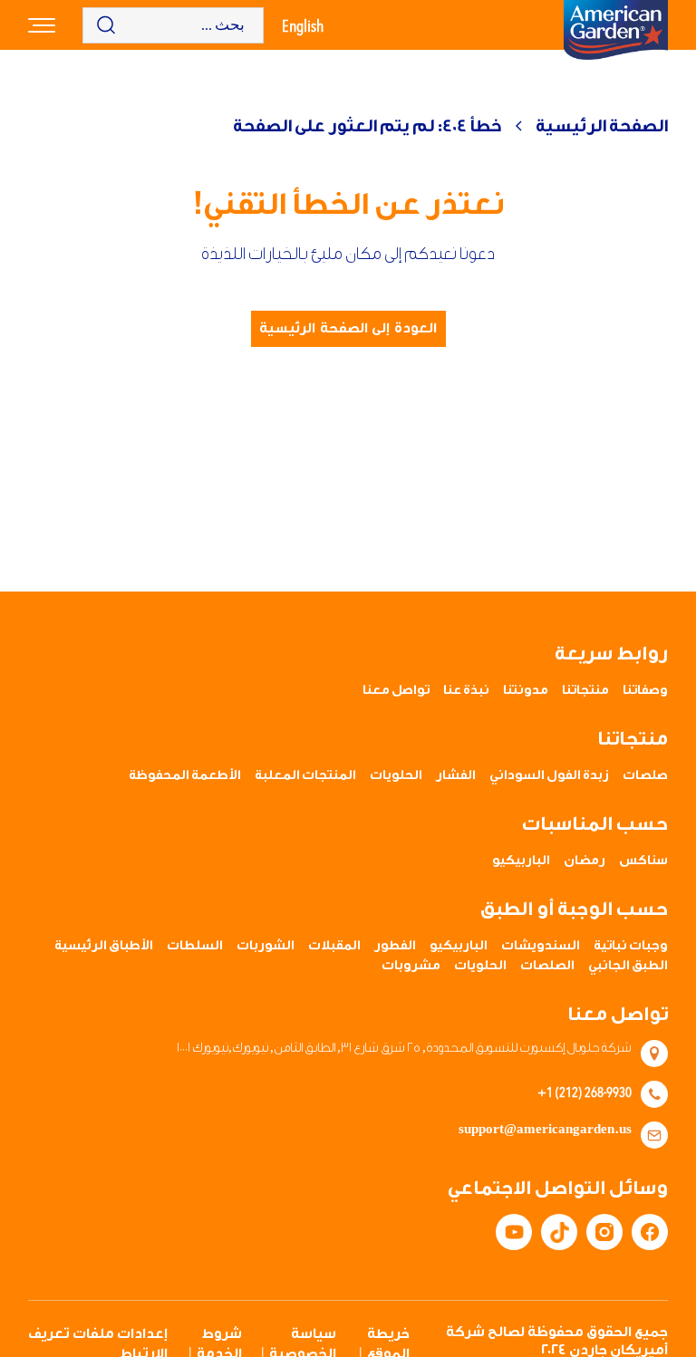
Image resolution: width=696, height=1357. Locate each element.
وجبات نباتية (631, 945)
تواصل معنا (396, 690)
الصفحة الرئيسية (602, 126)
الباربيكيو (521, 860)
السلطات (195, 945)
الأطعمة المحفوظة (185, 775)
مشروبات (411, 965)
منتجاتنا (585, 690)
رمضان (584, 860)
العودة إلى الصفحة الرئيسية (347, 328)
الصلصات (547, 965)
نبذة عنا (466, 690)
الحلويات (396, 775)
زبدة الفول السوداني (549, 775)
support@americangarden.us (545, 1129)
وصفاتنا (645, 690)
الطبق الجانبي (628, 965)
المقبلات (334, 945)
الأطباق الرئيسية (103, 945)
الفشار (456, 775)
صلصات (645, 775)
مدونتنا (525, 690)
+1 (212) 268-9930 (584, 1091)
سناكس (643, 860)
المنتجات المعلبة (305, 775)
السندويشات (540, 945)
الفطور (395, 945)
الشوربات (266, 945)
